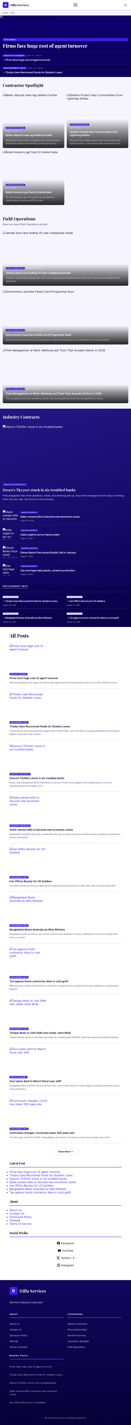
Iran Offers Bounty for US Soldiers (87, 601)
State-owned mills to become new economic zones (50, 516)
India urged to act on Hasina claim (40, 534)
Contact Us (17, 1213)
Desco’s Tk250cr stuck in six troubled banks (37, 778)
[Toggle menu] (76, 5)
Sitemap (15, 1220)
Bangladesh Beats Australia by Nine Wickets (28, 617)
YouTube (67, 1250)
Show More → (65, 1151)
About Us (16, 1210)
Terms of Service (20, 1223)
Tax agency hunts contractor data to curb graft (94, 617)
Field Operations (76, 1347)
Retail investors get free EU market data (28, 192)
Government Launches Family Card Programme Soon (38, 334)
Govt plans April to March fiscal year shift (35, 1081)
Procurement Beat (77, 1329)
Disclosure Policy (21, 1217)
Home (5, 13)
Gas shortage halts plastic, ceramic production (47, 570)
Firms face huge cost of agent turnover (45, 46)
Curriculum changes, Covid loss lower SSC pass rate (42, 1132)
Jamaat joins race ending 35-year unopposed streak (38, 272)
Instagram (67, 1265)
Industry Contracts (77, 1323)
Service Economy (77, 1335)
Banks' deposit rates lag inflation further (29, 135)
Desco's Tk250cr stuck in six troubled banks (39, 490)
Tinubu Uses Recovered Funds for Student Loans (33, 72)
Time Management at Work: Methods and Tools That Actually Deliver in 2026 (53, 393)
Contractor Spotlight (78, 1341)
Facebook (67, 1243)
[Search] (125, 5)
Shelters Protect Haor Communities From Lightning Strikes (94, 133)
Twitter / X (67, 1258)
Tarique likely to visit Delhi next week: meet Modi (40, 1032)
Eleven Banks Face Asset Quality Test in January (48, 552)
